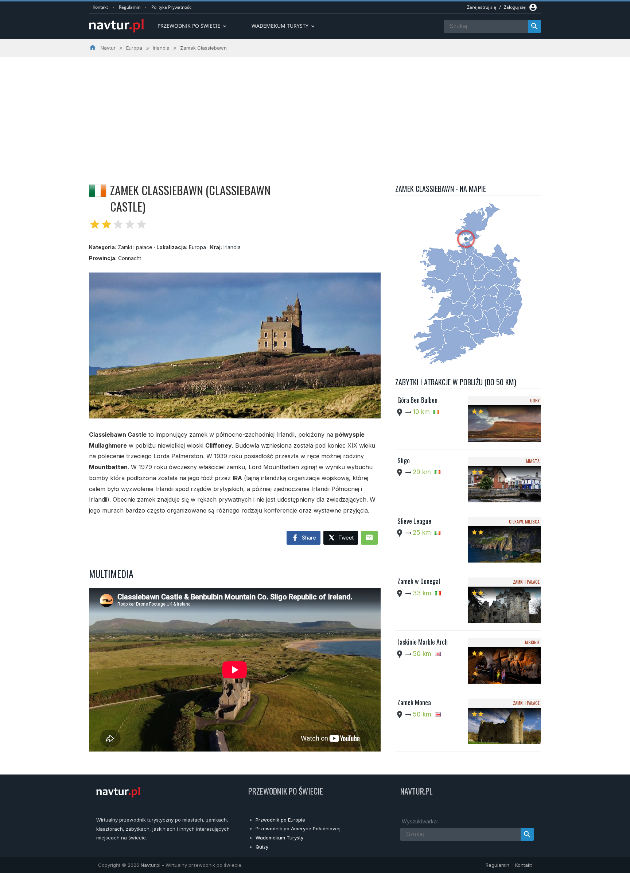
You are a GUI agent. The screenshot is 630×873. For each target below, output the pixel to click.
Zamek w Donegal (418, 581)
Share (308, 537)
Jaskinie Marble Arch (422, 641)
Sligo (403, 460)
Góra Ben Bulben (417, 400)
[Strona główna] (116, 26)
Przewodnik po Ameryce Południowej (298, 828)
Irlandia (232, 247)
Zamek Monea (414, 702)
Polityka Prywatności (171, 7)
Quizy (262, 847)
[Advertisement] (315, 112)
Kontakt (100, 7)
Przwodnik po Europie (280, 820)
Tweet (345, 537)
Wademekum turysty (284, 25)
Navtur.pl (150, 865)
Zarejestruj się (481, 7)
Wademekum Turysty (279, 838)
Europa (197, 247)
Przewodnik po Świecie (193, 25)
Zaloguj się (515, 7)
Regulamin (129, 7)
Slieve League (414, 521)
